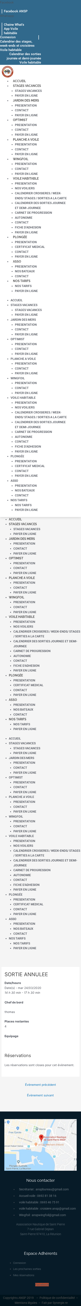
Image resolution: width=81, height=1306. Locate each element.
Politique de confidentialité (57, 1298)
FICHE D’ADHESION (28, 227)
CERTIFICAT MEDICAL (30, 247)
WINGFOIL (20, 159)
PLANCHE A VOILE (26, 139)
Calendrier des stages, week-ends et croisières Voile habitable (17, 46)
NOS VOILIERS (25, 188)
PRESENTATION (26, 105)
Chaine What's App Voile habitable (14, 29)
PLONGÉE (20, 237)
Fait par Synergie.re (55, 1302)
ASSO (17, 261)
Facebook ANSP (16, 11)
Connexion (8, 37)
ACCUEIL (19, 81)
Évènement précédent (40, 1084)
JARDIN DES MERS (26, 100)
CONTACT (22, 110)
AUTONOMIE (23, 217)
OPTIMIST (20, 120)
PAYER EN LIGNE (26, 95)
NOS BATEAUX (25, 271)
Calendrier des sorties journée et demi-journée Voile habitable (24, 58)
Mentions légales (26, 1302)
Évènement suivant (40, 1095)
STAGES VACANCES (27, 86)
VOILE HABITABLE (26, 178)
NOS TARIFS (21, 281)
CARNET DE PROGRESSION (33, 212)
